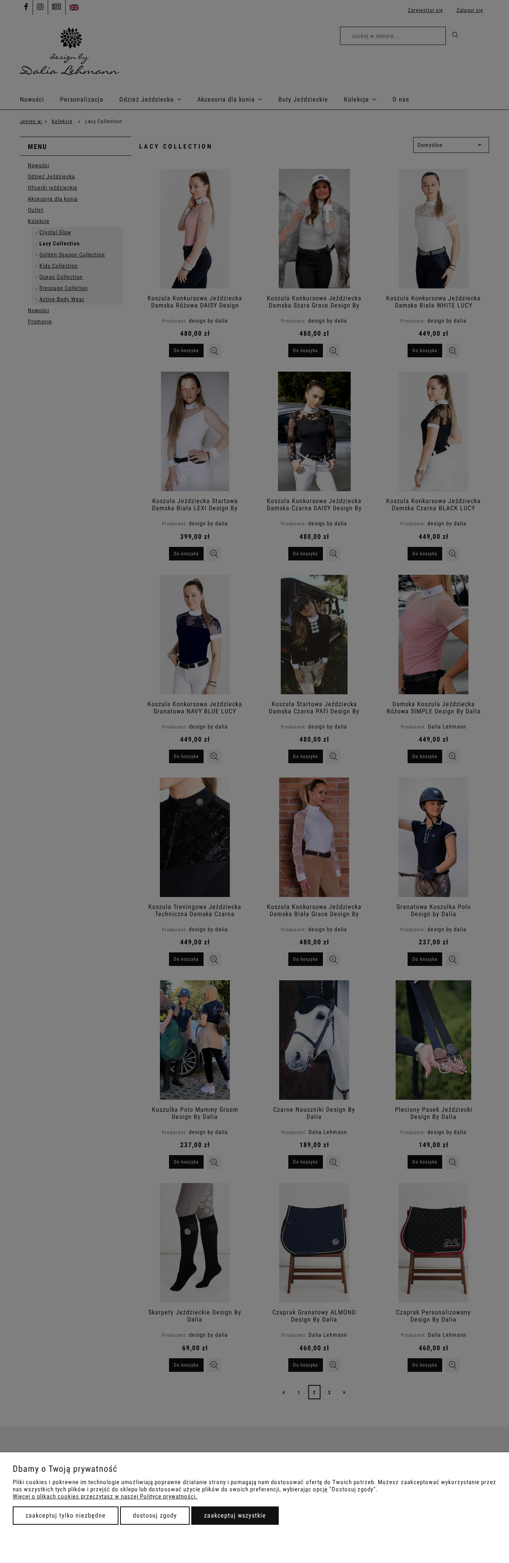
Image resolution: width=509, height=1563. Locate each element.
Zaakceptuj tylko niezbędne (65, 1515)
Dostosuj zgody (155, 1515)
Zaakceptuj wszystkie (235, 1515)
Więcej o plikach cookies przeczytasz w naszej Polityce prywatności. (105, 1496)
